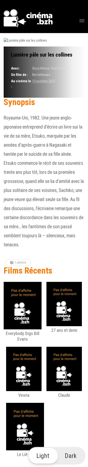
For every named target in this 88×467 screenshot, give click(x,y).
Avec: (15, 68)
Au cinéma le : (21, 83)
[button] (57, 456)
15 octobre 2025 (43, 81)
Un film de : (19, 74)
